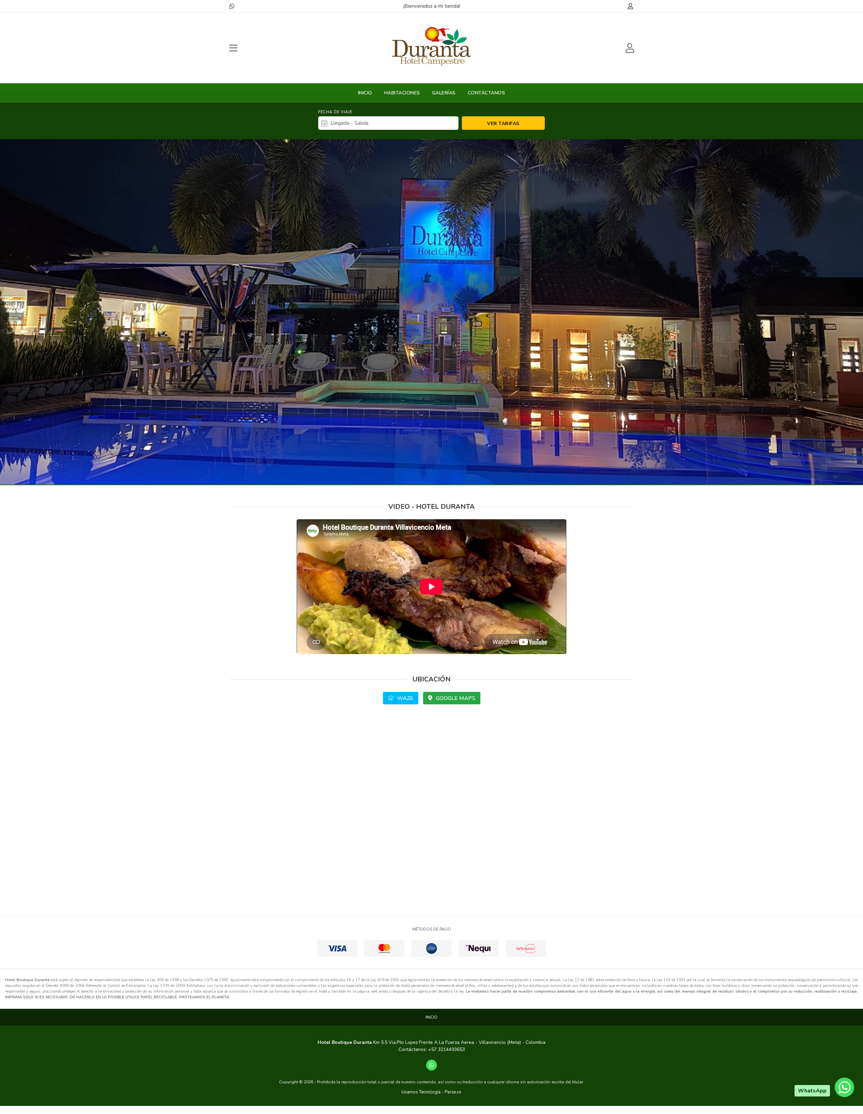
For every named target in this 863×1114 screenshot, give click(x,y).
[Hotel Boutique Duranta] (431, 46)
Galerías (444, 93)
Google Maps (455, 698)
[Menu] (233, 48)
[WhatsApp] (231, 6)
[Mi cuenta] (630, 6)
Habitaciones (402, 93)
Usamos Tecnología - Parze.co (431, 1092)
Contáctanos (486, 93)
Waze (404, 698)
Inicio (365, 93)
